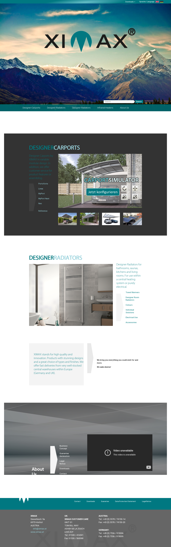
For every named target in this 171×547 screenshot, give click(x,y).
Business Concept (63, 447)
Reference (42, 211)
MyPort (41, 193)
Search (139, 101)
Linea (40, 188)
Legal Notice (62, 462)
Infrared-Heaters (105, 107)
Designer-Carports (31, 107)
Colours (129, 305)
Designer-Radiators (56, 107)
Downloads (129, 2)
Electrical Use (132, 317)
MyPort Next (43, 198)
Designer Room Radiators (132, 298)
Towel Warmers (132, 292)
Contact (63, 473)
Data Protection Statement (125, 501)
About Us (124, 107)
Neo (40, 203)
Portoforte (43, 183)
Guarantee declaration (65, 454)
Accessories (131, 322)
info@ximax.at (40, 528)
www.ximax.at (37, 532)
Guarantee (105, 501)
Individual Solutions (130, 311)
